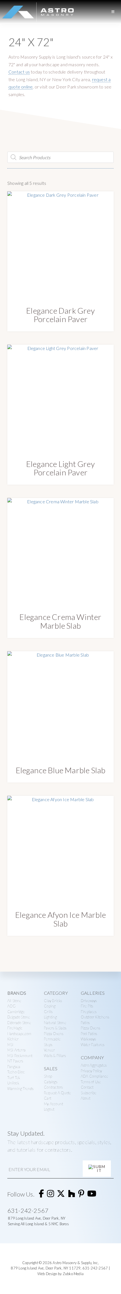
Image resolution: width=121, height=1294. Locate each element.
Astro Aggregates (94, 1065)
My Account (53, 1104)
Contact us (19, 71)
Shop (48, 1076)
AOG (11, 1006)
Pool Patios (89, 1033)
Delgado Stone (18, 1017)
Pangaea (13, 1066)
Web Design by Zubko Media (60, 1273)
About (85, 1098)
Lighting (50, 1017)
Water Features (93, 1044)
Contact (87, 1087)
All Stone (14, 1000)
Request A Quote (57, 1093)
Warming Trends (20, 1088)
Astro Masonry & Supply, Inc (75, 1262)
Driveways (89, 1000)
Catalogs (50, 1082)
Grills (48, 1011)
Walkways (88, 1039)
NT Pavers (15, 1061)
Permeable (52, 1039)
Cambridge (16, 1011)
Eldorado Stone (19, 1022)
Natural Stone (55, 1022)
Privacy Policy (91, 1071)
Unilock (13, 1083)
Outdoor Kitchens (95, 1017)
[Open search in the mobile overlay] (60, 160)
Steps (48, 1044)
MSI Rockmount (20, 1055)
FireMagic (15, 1028)
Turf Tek (13, 1077)
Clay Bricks (53, 1000)
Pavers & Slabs (55, 1028)
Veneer (49, 1050)
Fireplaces (89, 1011)
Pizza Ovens (53, 1033)
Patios (85, 1022)
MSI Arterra (16, 1050)
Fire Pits (87, 1006)
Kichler (13, 1039)
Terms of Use (91, 1082)
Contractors (53, 1087)
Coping (49, 1006)
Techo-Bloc (16, 1072)
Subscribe (89, 1093)
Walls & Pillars (55, 1055)
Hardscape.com (19, 1033)
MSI (10, 1044)
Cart (47, 1098)
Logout (49, 1109)
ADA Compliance (94, 1076)
